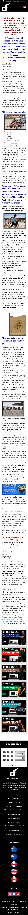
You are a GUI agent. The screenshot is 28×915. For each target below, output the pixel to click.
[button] (3, 756)
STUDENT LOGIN (14, 831)
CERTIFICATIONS (13, 802)
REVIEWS (19, 806)
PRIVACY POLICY (9, 826)
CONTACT (21, 810)
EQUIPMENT (16, 799)
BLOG (5, 810)
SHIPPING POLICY (14, 815)
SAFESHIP (21, 826)
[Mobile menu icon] (24, 7)
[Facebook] (14, 894)
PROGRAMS (7, 806)
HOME (7, 799)
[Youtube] (18, 894)
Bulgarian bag (13, 619)
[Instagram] (10, 894)
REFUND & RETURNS (14, 818)
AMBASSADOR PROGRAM (14, 834)
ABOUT (12, 810)
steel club (16, 621)
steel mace (8, 621)
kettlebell (5, 619)
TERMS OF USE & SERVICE (14, 822)
